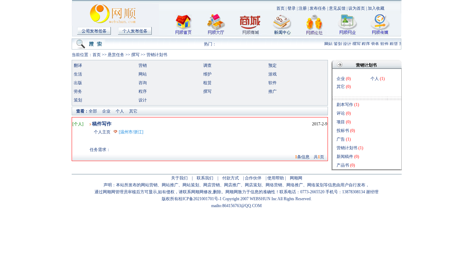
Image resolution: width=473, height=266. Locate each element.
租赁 (393, 44)
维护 (207, 74)
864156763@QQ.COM (242, 205)
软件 (383, 44)
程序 (364, 44)
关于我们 (179, 178)
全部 (93, 111)
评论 (341, 113)
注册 (302, 8)
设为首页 (356, 8)
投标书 (343, 130)
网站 (327, 44)
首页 (280, 8)
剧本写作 (345, 104)
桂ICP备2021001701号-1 (200, 198)
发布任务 (318, 8)
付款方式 (230, 178)
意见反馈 (337, 8)
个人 (120, 111)
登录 (291, 8)
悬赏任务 (116, 54)
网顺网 (296, 178)
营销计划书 (156, 54)
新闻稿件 (345, 156)
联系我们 (205, 178)
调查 (207, 65)
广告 (341, 139)
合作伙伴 (253, 178)
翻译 (78, 65)
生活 (78, 74)
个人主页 (102, 132)
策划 (336, 44)
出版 (78, 82)
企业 (106, 111)
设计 (346, 44)
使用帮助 (275, 178)
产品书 (343, 165)
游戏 (272, 74)
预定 (272, 65)
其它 (133, 111)
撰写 (355, 44)
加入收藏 (376, 8)
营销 (143, 65)
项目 (341, 121)
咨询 (143, 82)
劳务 (374, 44)
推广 (272, 91)
